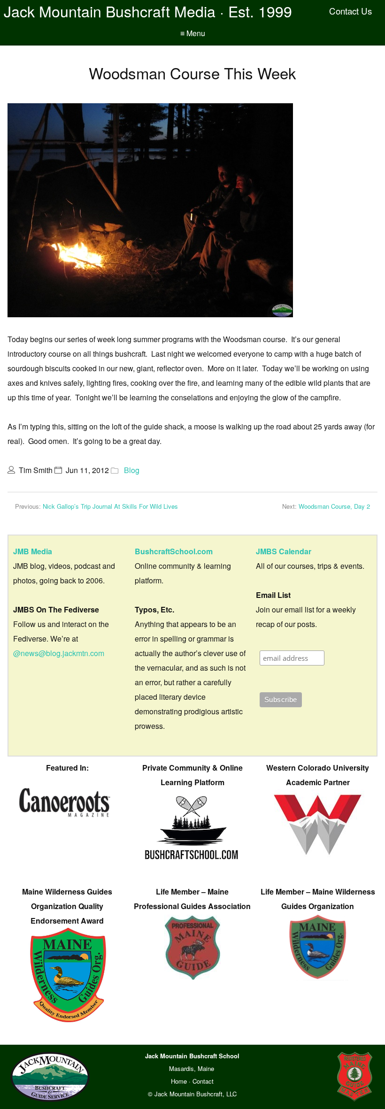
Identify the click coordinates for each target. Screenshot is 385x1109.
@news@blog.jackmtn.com (58, 653)
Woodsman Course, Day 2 (334, 506)
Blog (131, 470)
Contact (203, 1081)
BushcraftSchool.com (174, 551)
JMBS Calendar (283, 551)
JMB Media (32, 551)
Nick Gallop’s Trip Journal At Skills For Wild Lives (110, 506)
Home (179, 1081)
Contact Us (350, 11)
